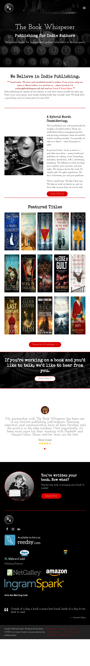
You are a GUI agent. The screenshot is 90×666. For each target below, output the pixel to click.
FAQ (65, 632)
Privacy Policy (52, 635)
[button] (84, 8)
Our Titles (73, 629)
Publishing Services (50, 629)
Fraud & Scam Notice (62, 89)
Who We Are (63, 629)
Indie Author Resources (54, 632)
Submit (71, 632)
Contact (78, 632)
